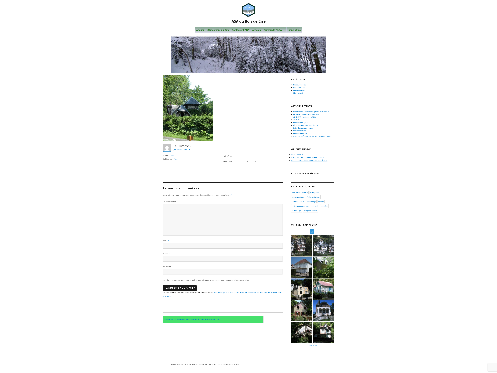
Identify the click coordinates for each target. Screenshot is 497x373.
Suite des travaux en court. (303, 128)
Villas (176, 159)
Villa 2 (173, 155)
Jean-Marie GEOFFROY (182, 149)
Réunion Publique (300, 133)
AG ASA (296, 120)
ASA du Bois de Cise (249, 21)
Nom (166, 240)
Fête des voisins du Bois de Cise (305, 125)
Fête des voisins (299, 130)
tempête (324, 206)
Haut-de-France (298, 201)
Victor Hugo (296, 210)
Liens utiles (294, 30)
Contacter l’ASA (240, 30)
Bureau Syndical (299, 85)
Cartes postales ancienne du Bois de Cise (307, 157)
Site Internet (298, 93)
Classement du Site (218, 30)
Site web (167, 266)
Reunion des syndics (301, 122)
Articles (256, 30)
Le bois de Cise (299, 87)
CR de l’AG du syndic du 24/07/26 (306, 114)
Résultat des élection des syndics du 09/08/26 (311, 111)
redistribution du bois (300, 206)
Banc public (314, 192)
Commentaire (170, 201)
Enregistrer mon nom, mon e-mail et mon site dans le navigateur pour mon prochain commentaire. (208, 280)
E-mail (166, 253)
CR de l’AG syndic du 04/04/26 (304, 117)
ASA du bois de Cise (300, 192)
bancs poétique (298, 197)
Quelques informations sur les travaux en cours (312, 136)
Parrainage (311, 201)
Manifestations (299, 90)
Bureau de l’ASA (273, 30)
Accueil (200, 30)
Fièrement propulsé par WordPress (203, 364)
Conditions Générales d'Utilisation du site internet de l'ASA (192, 319)
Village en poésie (310, 210)
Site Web (315, 206)
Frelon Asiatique (313, 197)
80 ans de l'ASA (297, 155)
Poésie (321, 201)
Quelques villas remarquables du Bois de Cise (309, 160)
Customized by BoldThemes (229, 364)
